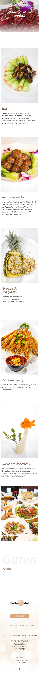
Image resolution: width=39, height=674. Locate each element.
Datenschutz (23, 625)
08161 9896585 (20, 616)
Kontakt (32, 625)
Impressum (13, 625)
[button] (37, 3)
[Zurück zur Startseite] (19, 3)
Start (6, 625)
